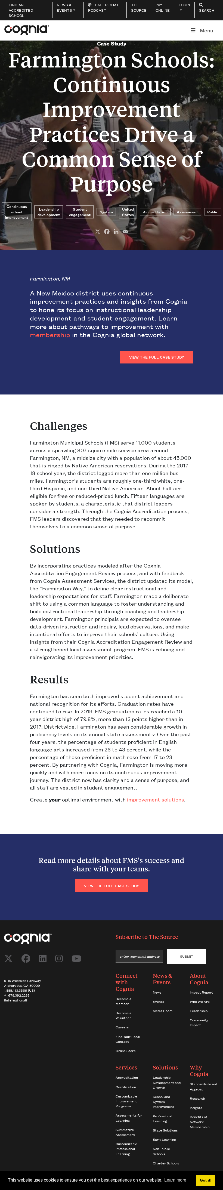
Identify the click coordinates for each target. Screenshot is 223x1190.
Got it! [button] (206, 1180)
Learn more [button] (175, 1180)
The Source (163, 937)
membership (50, 334)
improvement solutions (155, 799)
